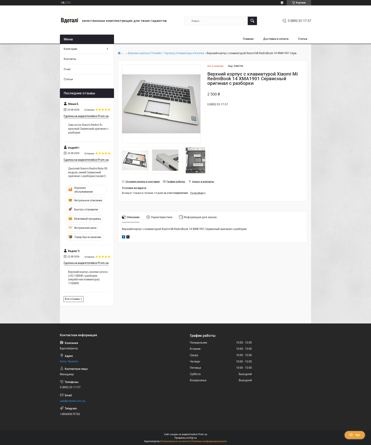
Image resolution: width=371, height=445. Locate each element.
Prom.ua (202, 434)
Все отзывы (72, 298)
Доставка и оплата (275, 38)
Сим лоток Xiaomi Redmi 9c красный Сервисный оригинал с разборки (88, 128)
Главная (248, 38)
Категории (70, 48)
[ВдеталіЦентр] (69, 21)
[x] (127, 237)
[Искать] (252, 21)
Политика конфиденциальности (209, 441)
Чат (357, 434)
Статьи (302, 38)
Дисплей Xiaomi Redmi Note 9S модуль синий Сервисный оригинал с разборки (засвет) (87, 172)
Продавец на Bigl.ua (185, 437)
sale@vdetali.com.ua (72, 400)
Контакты (70, 58)
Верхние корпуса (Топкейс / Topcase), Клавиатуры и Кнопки (166, 53)
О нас (67, 69)
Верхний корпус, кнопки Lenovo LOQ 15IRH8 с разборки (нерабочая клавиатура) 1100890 (88, 277)
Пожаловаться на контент (175, 441)
